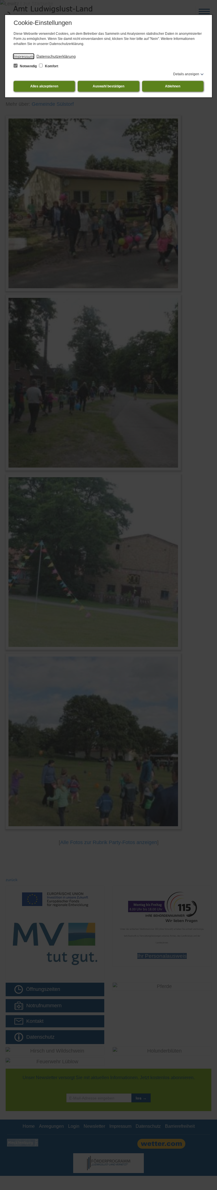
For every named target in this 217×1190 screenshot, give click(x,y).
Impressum (24, 56)
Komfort (51, 66)
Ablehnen (172, 86)
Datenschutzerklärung (56, 56)
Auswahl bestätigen (108, 86)
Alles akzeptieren (44, 86)
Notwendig (28, 66)
